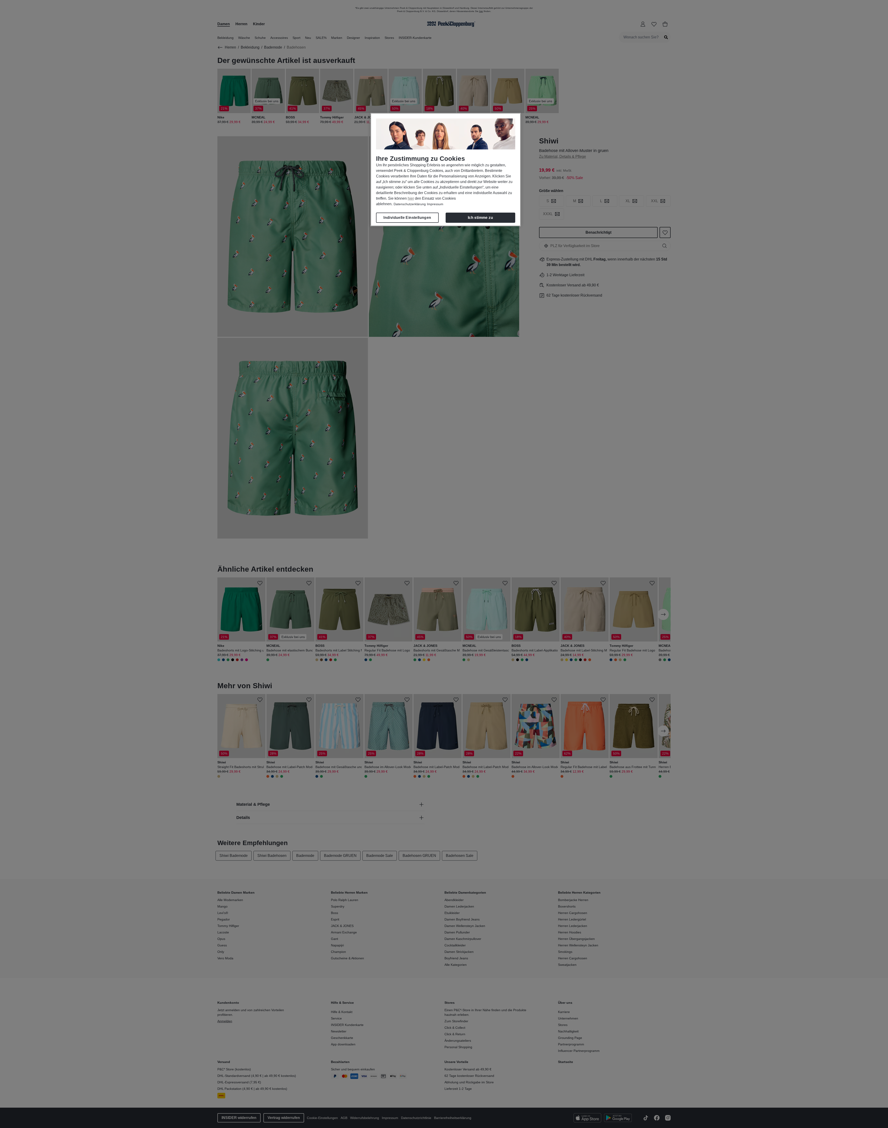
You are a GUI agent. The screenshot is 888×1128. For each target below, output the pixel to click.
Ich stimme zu (480, 218)
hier (411, 198)
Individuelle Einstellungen (407, 218)
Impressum (435, 204)
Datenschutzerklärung (410, 204)
